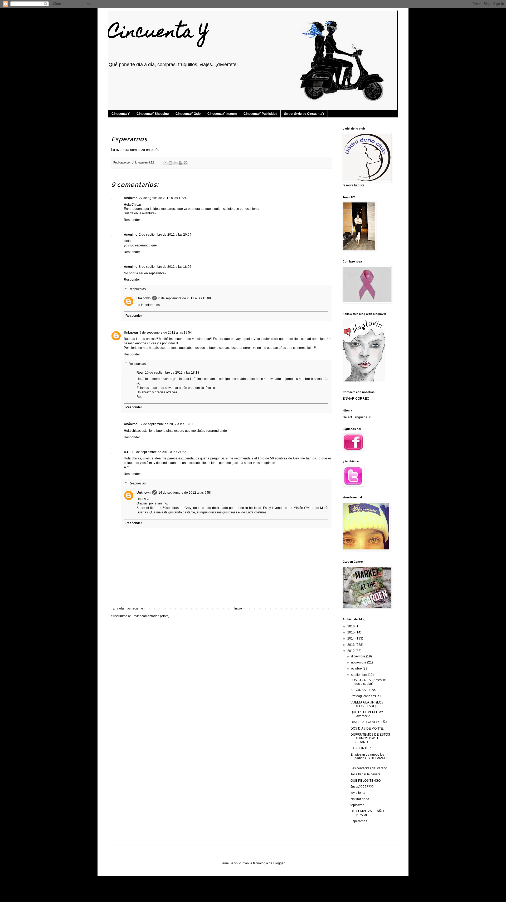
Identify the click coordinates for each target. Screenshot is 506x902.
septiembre (359, 675)
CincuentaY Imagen (222, 114)
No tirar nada (360, 799)
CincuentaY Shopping (153, 114)
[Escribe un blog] (170, 162)
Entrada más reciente (128, 608)
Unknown (143, 298)
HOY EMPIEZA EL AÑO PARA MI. (367, 813)
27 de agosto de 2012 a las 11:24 (163, 198)
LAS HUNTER (361, 748)
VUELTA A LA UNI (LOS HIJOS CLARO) (367, 704)
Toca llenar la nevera (366, 774)
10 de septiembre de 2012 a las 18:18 (172, 372)
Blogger (278, 863)
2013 (351, 645)
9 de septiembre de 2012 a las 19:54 (165, 332)
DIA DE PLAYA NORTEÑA (369, 722)
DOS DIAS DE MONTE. (367, 728)
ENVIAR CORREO (356, 398)
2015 (351, 632)
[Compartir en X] (175, 162)
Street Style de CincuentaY (304, 114)
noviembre (359, 662)
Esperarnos (359, 821)
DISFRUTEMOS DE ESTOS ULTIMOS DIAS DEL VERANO (370, 738)
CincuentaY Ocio (188, 114)
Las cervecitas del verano (369, 768)
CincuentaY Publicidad (260, 114)
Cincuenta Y (158, 33)
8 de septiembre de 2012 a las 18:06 (165, 267)
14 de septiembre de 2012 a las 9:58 (184, 492)
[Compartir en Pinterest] (185, 162)
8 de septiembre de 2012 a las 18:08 (184, 298)
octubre (357, 668)
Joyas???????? (362, 787)
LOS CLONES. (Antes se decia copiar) (368, 682)
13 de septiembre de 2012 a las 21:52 (159, 452)
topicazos (357, 805)
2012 (351, 651)
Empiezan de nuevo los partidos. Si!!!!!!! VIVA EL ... (369, 758)
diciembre (358, 656)
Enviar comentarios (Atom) (150, 616)
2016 (351, 626)
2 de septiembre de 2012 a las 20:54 (165, 234)
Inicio (238, 608)
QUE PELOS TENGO (366, 780)
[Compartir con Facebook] (180, 162)
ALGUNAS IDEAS (363, 690)
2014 (351, 638)
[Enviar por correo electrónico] (165, 162)
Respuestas (137, 289)
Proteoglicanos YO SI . (367, 696)
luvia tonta (358, 793)
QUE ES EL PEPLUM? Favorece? (367, 714)
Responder (132, 220)
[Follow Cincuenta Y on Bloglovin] (364, 380)
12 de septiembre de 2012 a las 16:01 (166, 424)
